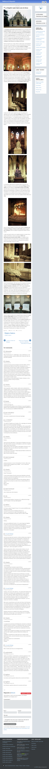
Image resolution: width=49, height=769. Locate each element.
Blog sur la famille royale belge (37, 741)
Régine (6, 330)
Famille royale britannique (7, 750)
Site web (6, 715)
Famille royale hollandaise (7, 756)
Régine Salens (10, 333)
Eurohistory (38, 85)
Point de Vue (38, 89)
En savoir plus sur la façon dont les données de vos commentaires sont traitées (17, 728)
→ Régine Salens (7, 335)
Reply (30, 350)
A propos (27, 765)
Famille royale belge (40, 41)
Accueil (6, 765)
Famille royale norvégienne (7, 760)
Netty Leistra (38, 87)
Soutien (17, 765)
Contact (24, 765)
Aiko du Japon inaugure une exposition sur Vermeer (22, 759)
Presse (20, 765)
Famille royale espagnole (7, 754)
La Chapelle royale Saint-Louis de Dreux (16, 8)
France (14, 330)
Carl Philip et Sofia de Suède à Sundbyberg (22, 755)
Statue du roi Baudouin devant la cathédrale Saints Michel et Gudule (25, 342)
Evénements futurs (11, 765)
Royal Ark (38, 91)
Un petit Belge (9, 534)
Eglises (11, 330)
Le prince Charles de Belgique (9, 341)
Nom (5, 710)
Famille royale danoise (41, 47)
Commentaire (7, 699)
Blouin (13, 693)
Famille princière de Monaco (7, 744)
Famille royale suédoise (6, 762)
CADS (36, 767)
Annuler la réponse (25, 693)
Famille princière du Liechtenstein (8, 746)
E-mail (19, 710)
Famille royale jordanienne (7, 758)
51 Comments (19, 330)
